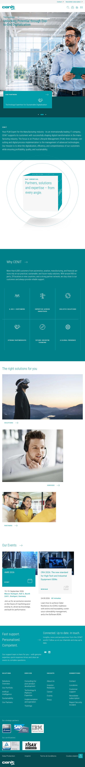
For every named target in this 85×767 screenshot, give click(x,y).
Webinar (44, 589)
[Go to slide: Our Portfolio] (38, 114)
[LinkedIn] (49, 652)
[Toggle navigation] (81, 7)
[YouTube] (45, 652)
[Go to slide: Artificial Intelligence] (45, 114)
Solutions (8, 423)
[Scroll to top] (80, 762)
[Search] (68, 6)
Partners (8, 525)
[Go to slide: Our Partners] (42, 114)
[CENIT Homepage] (8, 7)
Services (51, 485)
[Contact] (72, 6)
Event (6, 582)
